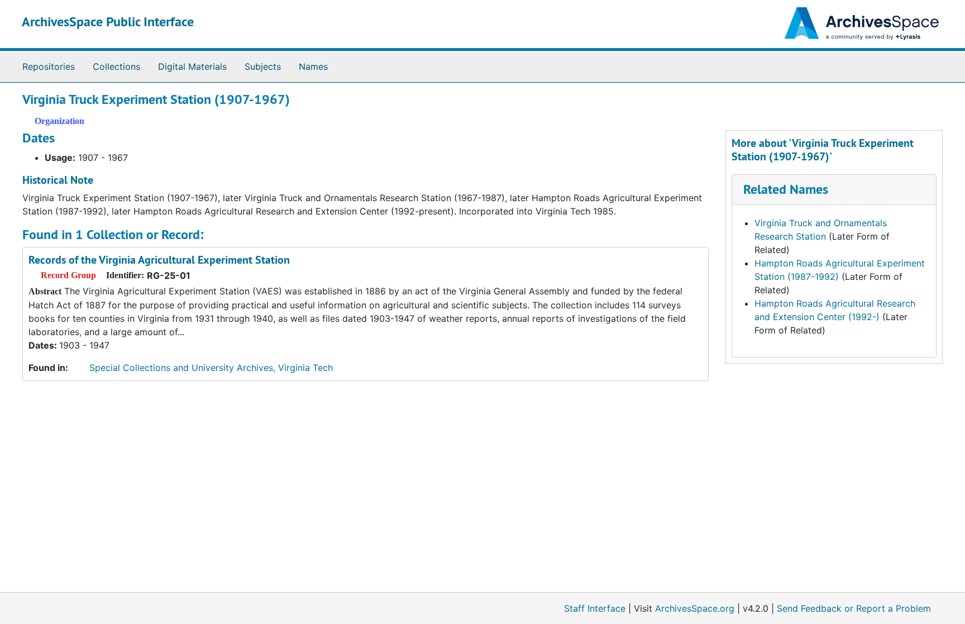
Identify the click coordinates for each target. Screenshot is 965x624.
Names (313, 66)
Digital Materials (192, 66)
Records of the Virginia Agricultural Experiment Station (159, 260)
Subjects (263, 66)
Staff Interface (594, 608)
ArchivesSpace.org (694, 608)
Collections (116, 66)
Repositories (48, 66)
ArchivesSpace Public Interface (108, 21)
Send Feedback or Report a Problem (854, 608)
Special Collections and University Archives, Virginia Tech (211, 367)
